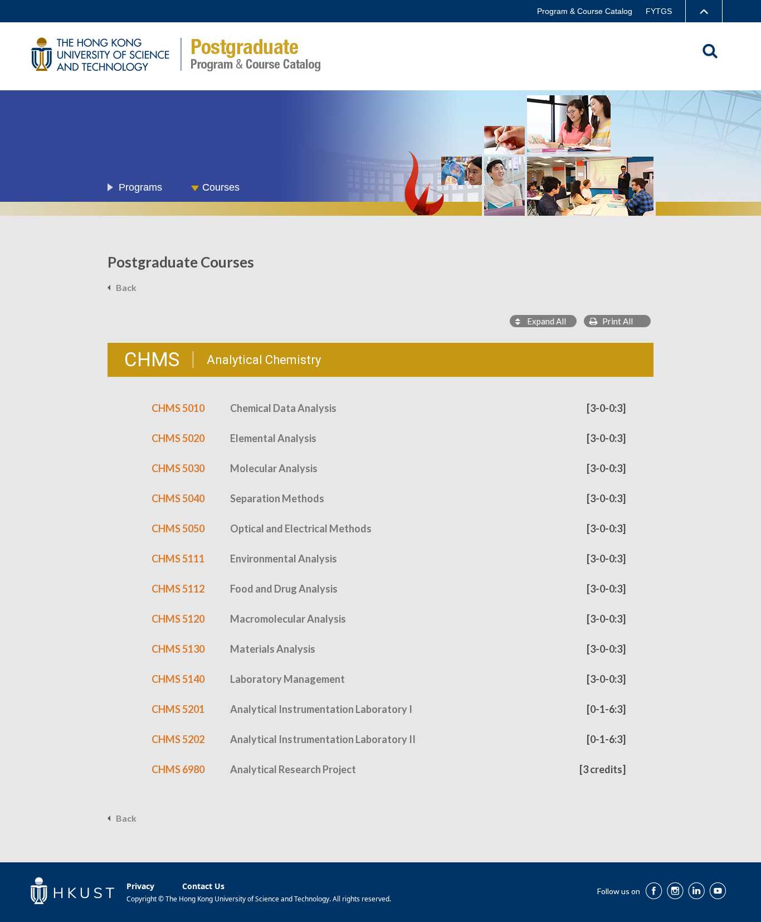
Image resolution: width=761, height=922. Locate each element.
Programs (140, 187)
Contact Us (203, 886)
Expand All (543, 321)
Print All (615, 321)
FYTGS (659, 11)
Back (126, 287)
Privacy (140, 886)
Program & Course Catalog (584, 11)
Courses (221, 187)
